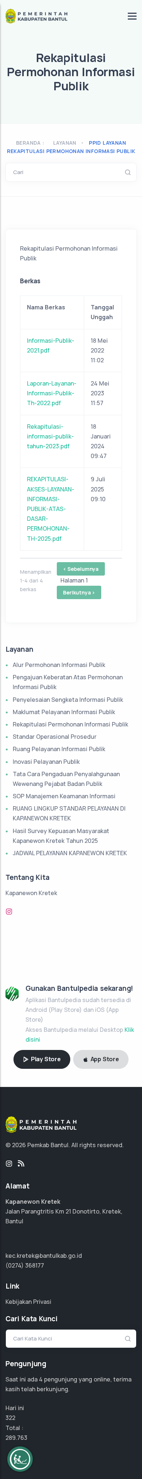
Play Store (45, 1059)
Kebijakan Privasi (28, 1302)
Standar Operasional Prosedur (54, 737)
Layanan (64, 142)
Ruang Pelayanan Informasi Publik (59, 749)
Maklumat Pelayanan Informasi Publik (64, 712)
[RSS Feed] (21, 1163)
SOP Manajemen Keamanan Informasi (64, 796)
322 (10, 1418)
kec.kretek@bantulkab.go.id (43, 1256)
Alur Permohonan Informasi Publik (59, 665)
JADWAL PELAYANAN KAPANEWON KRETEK (70, 853)
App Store (104, 1059)
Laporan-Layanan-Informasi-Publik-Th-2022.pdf (51, 393)
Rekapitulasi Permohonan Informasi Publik (70, 724)
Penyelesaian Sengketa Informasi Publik (68, 700)
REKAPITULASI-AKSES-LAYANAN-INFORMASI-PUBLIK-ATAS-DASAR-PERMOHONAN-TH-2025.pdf (50, 508)
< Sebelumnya (81, 568)
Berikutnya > (79, 592)
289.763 (16, 1438)
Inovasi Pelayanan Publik (46, 762)
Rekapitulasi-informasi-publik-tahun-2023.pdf (50, 436)
